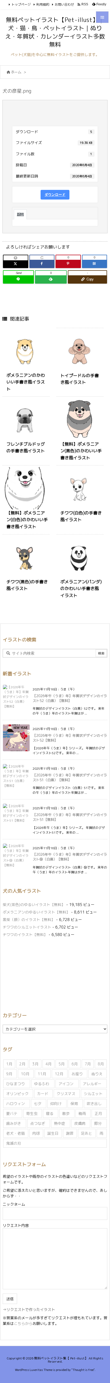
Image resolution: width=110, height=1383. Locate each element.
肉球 (36, 1133)
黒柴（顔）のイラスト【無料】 (29, 919)
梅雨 (82, 1113)
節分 (98, 1123)
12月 (59, 1073)
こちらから (23, 1323)
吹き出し (94, 1103)
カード (42, 1093)
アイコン (65, 1083)
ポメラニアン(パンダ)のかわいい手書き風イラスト (81, 588)
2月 (22, 1063)
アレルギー (92, 1083)
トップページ (21, 4)
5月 (61, 1063)
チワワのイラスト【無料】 (25, 934)
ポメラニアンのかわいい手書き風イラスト (25, 382)
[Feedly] (50, 279)
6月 (75, 1063)
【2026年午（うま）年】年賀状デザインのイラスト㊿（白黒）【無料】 (70, 857)
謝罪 (69, 1133)
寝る (49, 1113)
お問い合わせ (64, 4)
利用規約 (42, 4)
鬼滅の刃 (13, 1143)
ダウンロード (55, 195)
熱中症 (59, 1123)
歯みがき (13, 1123)
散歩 (66, 1113)
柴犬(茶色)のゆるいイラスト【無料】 (34, 904)
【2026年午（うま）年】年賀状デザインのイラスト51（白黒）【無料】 (70, 777)
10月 (25, 1073)
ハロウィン (15, 1103)
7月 (88, 1063)
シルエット (93, 1093)
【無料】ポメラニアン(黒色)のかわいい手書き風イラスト (81, 451)
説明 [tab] (20, 214)
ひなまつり (15, 1083)
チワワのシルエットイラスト (27, 927)
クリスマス (66, 1093)
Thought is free (83, 1370)
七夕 (37, 1103)
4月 (48, 1063)
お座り (77, 1073)
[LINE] (18, 279)
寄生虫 (31, 1113)
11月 (42, 1073)
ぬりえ (97, 1073)
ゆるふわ (41, 1083)
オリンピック (17, 1093)
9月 (9, 1073)
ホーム (16, 72)
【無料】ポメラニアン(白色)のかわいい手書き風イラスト (27, 519)
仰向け (55, 1103)
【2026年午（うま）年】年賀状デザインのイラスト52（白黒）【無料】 (70, 698)
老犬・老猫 (15, 1133)
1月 (9, 1063)
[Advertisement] (47, 974)
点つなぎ (37, 1123)
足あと (86, 1133)
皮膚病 (79, 1123)
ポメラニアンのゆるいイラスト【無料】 (36, 912)
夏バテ (11, 1113)
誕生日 (52, 1133)
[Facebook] (42, 264)
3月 (35, 1063)
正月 (98, 1113)
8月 (101, 1063)
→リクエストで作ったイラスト (29, 1309)
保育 (74, 1103)
